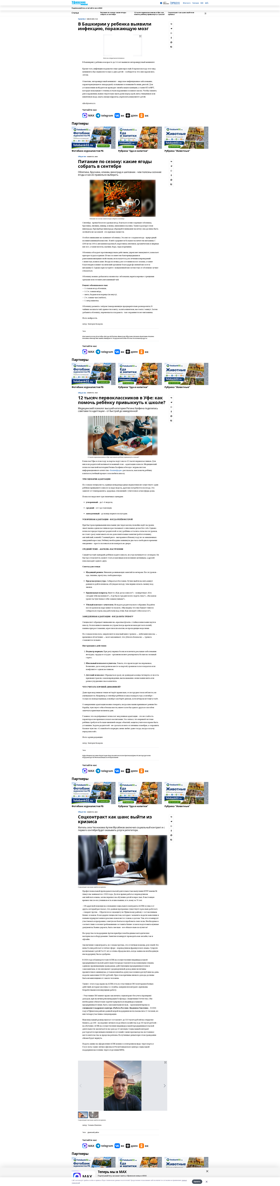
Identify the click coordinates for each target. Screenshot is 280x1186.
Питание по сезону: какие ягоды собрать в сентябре (113, 13)
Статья (75, 13)
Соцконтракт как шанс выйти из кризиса (181, 13)
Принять (197, 1182)
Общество (82, 157)
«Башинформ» (115, 470)
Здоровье (82, 19)
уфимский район (93, 1132)
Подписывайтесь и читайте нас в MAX (87, 8)
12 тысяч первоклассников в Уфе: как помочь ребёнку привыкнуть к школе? (149, 13)
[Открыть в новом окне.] (88, 115)
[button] (164, 1085)
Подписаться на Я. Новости (175, 3)
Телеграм (195, 3)
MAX (201, 3)
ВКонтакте (186, 3)
